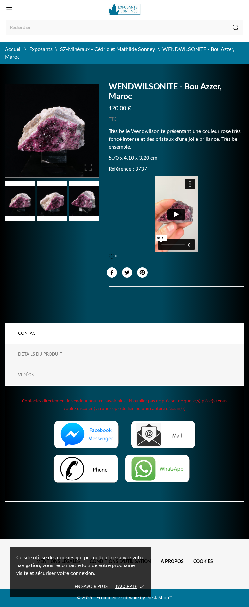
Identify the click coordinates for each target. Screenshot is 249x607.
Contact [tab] (28, 334)
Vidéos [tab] (26, 375)
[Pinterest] (142, 272)
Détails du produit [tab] (40, 354)
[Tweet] (127, 272)
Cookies (203, 561)
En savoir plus (91, 587)
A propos (172, 561)
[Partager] (112, 272)
